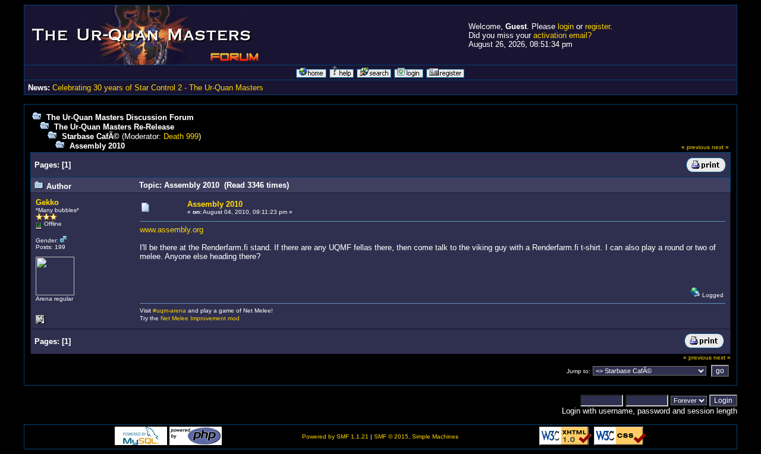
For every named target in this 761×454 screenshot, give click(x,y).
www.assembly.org (171, 229)
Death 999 (181, 136)
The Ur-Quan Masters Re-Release (114, 126)
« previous (695, 147)
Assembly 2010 (97, 145)
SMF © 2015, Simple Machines (416, 436)
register (597, 26)
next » (720, 147)
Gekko (47, 202)
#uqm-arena (169, 310)
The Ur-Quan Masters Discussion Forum (120, 117)
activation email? (562, 35)
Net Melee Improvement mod (200, 318)
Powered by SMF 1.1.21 (335, 436)
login (566, 26)
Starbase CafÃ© (91, 136)
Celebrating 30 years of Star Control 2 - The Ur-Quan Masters (157, 87)
